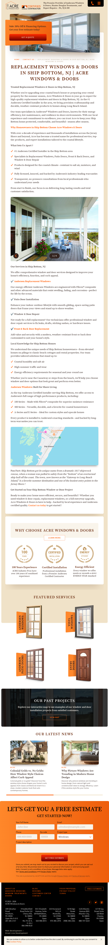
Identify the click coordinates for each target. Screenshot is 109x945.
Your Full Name (22, 822)
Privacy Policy (46, 871)
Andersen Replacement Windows (32, 281)
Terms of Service (78, 876)
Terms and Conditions (28, 871)
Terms (63, 893)
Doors (8, 896)
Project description (24, 842)
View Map (54, 717)
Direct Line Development (16, 933)
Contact (36, 896)
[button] (16, 255)
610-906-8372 (41, 921)
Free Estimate (94, 888)
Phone (18, 832)
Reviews (36, 891)
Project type (62, 832)
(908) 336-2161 (69, 921)
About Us (10, 888)
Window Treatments (16, 893)
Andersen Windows (21, 387)
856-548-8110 (27, 925)
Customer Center (41, 893)
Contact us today (37, 505)
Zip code (43, 832)
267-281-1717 (10, 921)
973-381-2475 (55, 921)
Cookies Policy (15, 942)
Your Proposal (68, 888)
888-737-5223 (92, 3)
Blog (35, 888)
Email (59, 822)
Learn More (54, 537)
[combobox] (75, 837)
